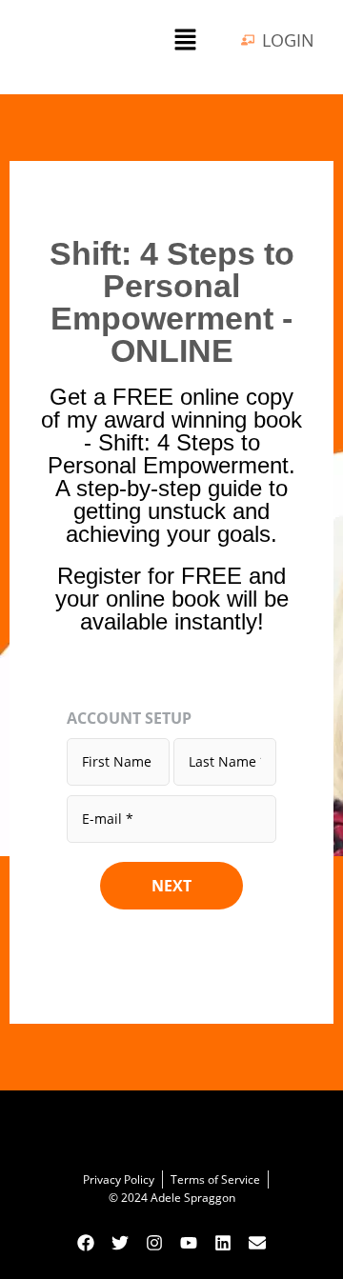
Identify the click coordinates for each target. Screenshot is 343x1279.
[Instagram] (154, 1243)
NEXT (171, 885)
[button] (185, 40)
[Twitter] (120, 1243)
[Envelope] (257, 1243)
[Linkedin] (223, 1243)
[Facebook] (86, 1243)
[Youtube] (189, 1243)
